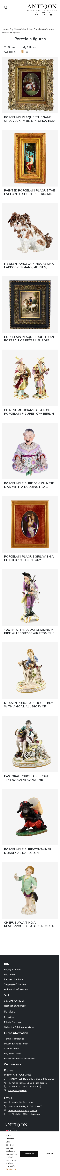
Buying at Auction (13, 969)
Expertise (9, 1017)
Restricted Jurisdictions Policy (19, 1058)
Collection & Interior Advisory (19, 1027)
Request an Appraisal (15, 1005)
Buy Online (9, 974)
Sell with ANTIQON (14, 1000)
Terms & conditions (14, 1038)
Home (5, 29)
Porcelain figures (11, 32)
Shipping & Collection (15, 984)
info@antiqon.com (17, 1090)
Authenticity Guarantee (16, 989)
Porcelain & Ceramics (43, 29)
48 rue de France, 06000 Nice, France (27, 1083)
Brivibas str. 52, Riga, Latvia (22, 1110)
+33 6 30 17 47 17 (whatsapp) (24, 1086)
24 (5, 52)
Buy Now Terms (12, 1053)
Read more (11, 1169)
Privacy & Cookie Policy (16, 1043)
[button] (22, 52)
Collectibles (26, 29)
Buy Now (14, 29)
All (15, 52)
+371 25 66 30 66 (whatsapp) (24, 1114)
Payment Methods (13, 979)
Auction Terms (11, 1048)
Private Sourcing (12, 1022)
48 (10, 52)
